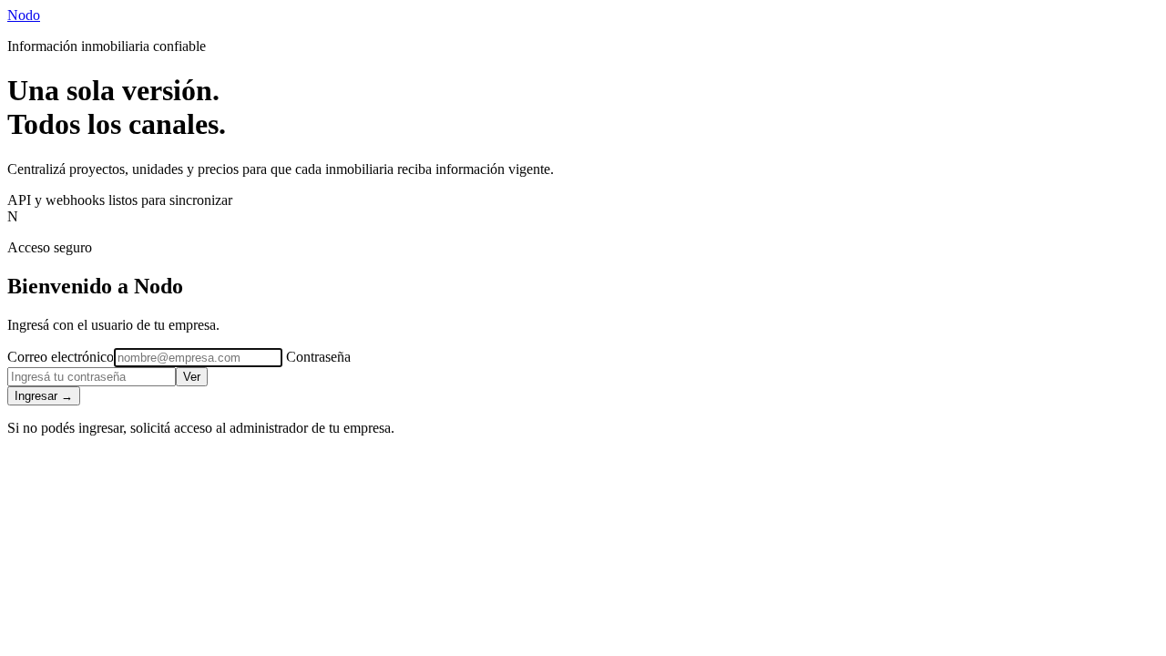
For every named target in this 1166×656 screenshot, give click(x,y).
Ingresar (44, 396)
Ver (191, 377)
